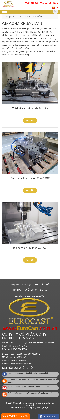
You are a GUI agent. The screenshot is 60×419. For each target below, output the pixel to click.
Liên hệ (43, 290)
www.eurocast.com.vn (21, 363)
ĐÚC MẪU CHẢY (42, 284)
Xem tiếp (30, 120)
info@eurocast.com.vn (18, 360)
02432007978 (17, 416)
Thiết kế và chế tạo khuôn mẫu (30, 108)
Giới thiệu (26, 284)
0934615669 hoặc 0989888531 (41, 2)
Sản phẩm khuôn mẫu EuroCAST (30, 178)
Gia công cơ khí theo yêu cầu (30, 248)
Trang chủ (9, 17)
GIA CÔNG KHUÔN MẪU (30, 17)
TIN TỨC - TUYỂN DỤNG (25, 290)
